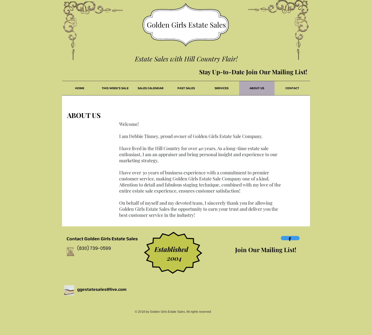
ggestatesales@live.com (102, 289)
